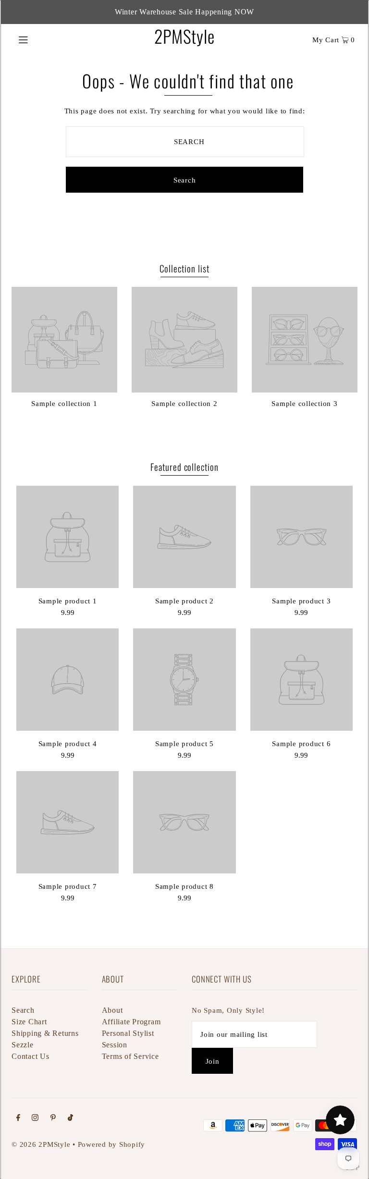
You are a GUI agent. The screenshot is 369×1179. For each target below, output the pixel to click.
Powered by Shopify (112, 1144)
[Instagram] (35, 1118)
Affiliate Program (131, 1022)
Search (23, 1010)
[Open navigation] (41, 39)
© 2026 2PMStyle (41, 1144)
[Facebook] (18, 1118)
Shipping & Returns (45, 1033)
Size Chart (29, 1022)
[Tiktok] (70, 1118)
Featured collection (184, 466)
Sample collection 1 (64, 403)
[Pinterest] (53, 1118)
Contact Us (30, 1056)
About (112, 1010)
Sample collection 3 (304, 403)
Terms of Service (130, 1056)
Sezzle (23, 1045)
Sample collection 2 (184, 403)
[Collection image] (64, 389)
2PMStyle (184, 36)
